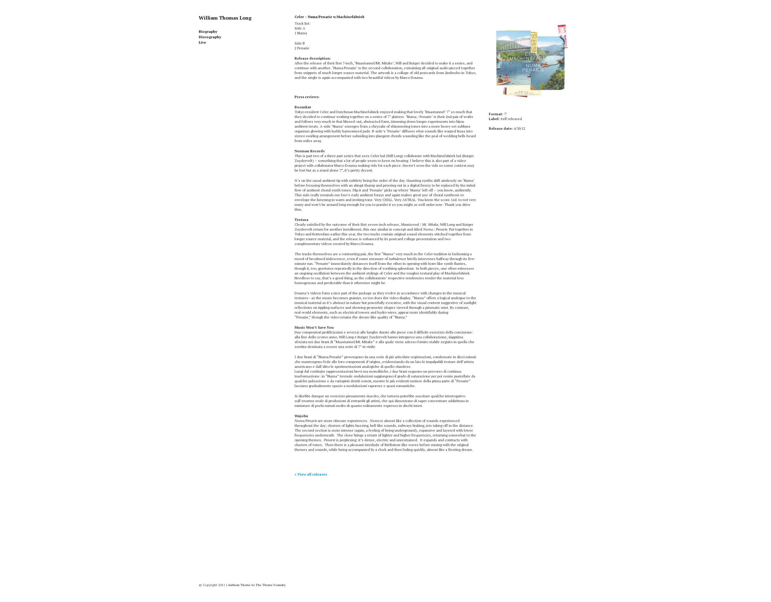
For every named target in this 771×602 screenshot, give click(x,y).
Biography (208, 31)
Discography (210, 37)
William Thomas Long (225, 17)
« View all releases (311, 474)
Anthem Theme (239, 585)
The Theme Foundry (271, 585)
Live (202, 42)
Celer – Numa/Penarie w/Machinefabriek (329, 16)
